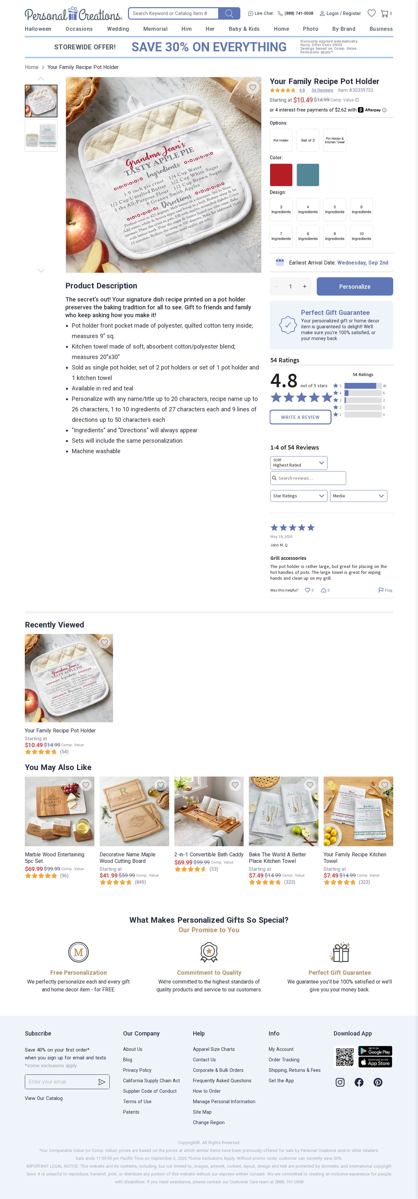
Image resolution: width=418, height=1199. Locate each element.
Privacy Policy (137, 1070)
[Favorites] (371, 13)
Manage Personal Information (224, 1101)
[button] (363, 386)
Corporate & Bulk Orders (218, 1070)
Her (210, 29)
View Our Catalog (44, 1098)
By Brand (343, 29)
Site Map (202, 1112)
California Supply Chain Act (151, 1080)
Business (381, 29)
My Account (281, 1049)
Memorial (155, 29)
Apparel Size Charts (214, 1049)
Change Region (209, 1122)
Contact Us (204, 1059)
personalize (355, 286)
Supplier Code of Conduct (150, 1091)
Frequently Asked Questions (222, 1080)
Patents (131, 1112)
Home (281, 29)
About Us (132, 1049)
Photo (310, 29)
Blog (127, 1059)
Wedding (118, 29)
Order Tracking (284, 1059)
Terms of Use (137, 1101)
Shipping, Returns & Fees (295, 1070)
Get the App (281, 1080)
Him (187, 29)
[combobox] (299, 463)
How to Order (207, 1091)
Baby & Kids (244, 29)
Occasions (79, 29)
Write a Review (300, 417)
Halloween (38, 29)
